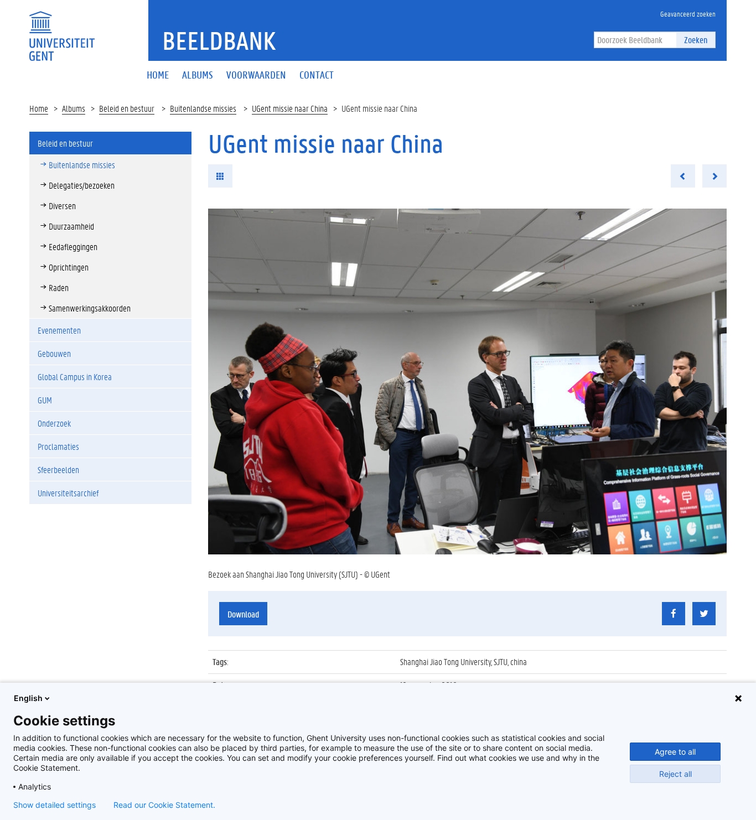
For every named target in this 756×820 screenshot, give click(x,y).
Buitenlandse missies (203, 108)
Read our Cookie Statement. (164, 805)
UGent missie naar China (290, 108)
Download (243, 614)
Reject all (675, 774)
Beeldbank (219, 40)
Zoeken (695, 39)
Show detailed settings (54, 805)
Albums (73, 108)
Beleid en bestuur (126, 108)
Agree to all (675, 751)
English (28, 698)
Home (38, 108)
